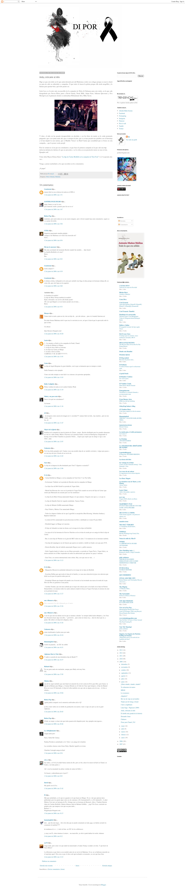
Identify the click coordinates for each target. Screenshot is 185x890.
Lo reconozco (125, 693)
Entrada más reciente (46, 866)
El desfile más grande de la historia (131, 713)
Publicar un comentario (49, 861)
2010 (121, 659)
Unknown (47, 448)
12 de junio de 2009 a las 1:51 (53, 195)
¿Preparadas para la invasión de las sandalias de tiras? (129, 638)
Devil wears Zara (124, 334)
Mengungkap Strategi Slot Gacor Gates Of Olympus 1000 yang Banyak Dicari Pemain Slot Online (130, 611)
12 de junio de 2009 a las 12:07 (53, 441)
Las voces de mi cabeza (126, 471)
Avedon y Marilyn (124, 294)
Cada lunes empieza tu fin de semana (130, 411)
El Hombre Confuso (125, 377)
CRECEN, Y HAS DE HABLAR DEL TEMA (130, 419)
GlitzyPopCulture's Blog (127, 406)
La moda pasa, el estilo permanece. (130, 432)
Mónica (46, 681)
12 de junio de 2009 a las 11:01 (53, 356)
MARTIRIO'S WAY (125, 504)
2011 (121, 656)
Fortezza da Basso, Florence (127, 595)
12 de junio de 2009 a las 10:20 (53, 334)
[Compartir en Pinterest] (67, 174)
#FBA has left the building (127, 401)
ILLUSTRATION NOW (126, 602)
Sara (45, 463)
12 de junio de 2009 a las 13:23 (53, 560)
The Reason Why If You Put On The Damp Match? (129, 345)
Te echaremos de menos (128, 687)
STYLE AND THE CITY (127, 578)
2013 (121, 650)
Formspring (122, 116)
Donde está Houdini (125, 351)
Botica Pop (47, 216)
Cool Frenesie (123, 302)
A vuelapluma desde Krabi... (127, 526)
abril (123, 729)
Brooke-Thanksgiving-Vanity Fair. (129, 533)
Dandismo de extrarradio (127, 314)
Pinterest (121, 121)
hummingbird (48, 820)
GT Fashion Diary (125, 409)
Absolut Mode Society (126, 111)
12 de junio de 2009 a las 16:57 (53, 660)
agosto (123, 676)
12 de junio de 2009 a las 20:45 (53, 712)
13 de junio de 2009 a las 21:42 (53, 788)
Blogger (103, 885)
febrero (123, 735)
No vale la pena (123, 378)
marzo (123, 732)
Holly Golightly (49, 384)
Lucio (46, 340)
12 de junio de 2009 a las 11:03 (53, 377)
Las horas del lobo (125, 459)
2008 (121, 741)
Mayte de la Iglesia (50, 429)
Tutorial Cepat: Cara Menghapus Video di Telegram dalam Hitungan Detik (129, 318)
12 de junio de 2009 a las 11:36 (53, 406)
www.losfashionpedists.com (128, 618)
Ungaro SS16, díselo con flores (128, 499)
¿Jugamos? (124, 696)
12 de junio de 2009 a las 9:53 (53, 307)
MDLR (123, 690)
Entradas (122, 221)
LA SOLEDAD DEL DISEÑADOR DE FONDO (130, 447)
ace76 (46, 843)
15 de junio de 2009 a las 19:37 (53, 813)
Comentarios (124, 224)
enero (123, 738)
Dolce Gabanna (50, 177)
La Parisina (123, 439)
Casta (46, 363)
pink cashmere (124, 557)
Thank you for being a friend (129, 702)
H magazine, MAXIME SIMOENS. (129, 454)
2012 (121, 653)
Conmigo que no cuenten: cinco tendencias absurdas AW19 (128, 336)
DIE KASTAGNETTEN (126, 343)
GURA (46, 230)
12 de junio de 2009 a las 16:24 (53, 635)
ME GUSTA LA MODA (127, 513)
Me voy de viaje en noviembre (130, 699)
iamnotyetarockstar (125, 425)
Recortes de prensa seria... (126, 360)
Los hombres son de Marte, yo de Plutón (130, 482)
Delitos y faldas (124, 325)
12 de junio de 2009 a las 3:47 (53, 209)
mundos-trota (123, 521)
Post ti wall (122, 123)
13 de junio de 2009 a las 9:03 (53, 776)
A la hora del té (124, 285)
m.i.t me (122, 497)
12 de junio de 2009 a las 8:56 (53, 240)
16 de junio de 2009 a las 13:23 (53, 857)
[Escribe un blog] (61, 174)
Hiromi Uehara (123, 427)
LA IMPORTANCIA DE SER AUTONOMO (128, 544)
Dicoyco (46, 313)
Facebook (122, 113)
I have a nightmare (126, 705)
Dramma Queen (124, 355)
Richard (46, 666)
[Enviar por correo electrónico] (59, 174)
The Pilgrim (123, 587)
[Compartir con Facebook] (65, 174)
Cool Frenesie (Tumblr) (127, 311)
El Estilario (123, 365)
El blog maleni (124, 358)
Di (129, 137)
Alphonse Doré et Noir (51, 654)
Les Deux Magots (124, 478)
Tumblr (121, 126)
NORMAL (122, 531)
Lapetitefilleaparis (125, 452)
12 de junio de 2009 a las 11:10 (53, 390)
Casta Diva (122, 299)
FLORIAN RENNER (125, 570)
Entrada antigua (107, 866)
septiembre (124, 673)
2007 (121, 744)
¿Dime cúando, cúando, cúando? (130, 684)
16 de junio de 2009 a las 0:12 (53, 836)
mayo (123, 726)
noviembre (124, 667)
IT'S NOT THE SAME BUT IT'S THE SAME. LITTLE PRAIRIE (130, 506)
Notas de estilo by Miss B (127, 538)
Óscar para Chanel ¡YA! (128, 722)
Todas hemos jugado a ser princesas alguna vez (129, 515)
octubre (123, 670)
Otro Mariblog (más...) (126, 550)
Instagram (122, 118)
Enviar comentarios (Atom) (56, 869)
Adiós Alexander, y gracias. (127, 492)
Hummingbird (49, 642)
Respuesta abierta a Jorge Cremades (129, 552)
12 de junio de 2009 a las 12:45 (53, 456)
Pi (45, 795)
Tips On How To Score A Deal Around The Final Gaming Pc (130, 621)
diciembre (124, 664)
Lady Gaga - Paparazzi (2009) (130, 708)
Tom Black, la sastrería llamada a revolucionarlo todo (128, 393)
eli (45, 413)
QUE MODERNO (125, 575)
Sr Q (45, 475)
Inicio (77, 866)
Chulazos (123, 719)
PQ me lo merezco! (50, 247)
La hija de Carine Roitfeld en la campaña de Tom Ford (80, 157)
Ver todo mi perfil (131, 140)
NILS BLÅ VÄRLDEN (126, 525)
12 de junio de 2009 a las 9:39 (53, 271)
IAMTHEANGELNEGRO (52, 201)
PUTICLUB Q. (124, 568)
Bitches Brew (123, 292)
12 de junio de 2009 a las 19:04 (53, 693)
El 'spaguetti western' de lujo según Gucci (129, 328)
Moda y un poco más (51, 396)
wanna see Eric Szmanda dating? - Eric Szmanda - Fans (130, 465)
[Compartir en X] (63, 174)
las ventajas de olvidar (126, 463)
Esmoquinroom (124, 390)
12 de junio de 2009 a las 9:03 (53, 259)
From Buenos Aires (125, 399)
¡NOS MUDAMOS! (125, 441)
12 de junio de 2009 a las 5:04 (53, 224)
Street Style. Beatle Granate (127, 385)
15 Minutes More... (124, 589)
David (46, 782)
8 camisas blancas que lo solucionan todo (129, 367)
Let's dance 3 (123, 434)
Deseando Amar (126, 716)
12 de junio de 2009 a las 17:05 (53, 674)
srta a (46, 760)
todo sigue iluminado (126, 601)
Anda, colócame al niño (128, 710)
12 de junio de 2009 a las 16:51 (53, 647)
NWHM (122, 542)
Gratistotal (47, 189)
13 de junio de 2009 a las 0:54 (53, 753)
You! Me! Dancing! (125, 627)
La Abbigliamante (50, 730)
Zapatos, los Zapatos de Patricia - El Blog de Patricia (130, 635)
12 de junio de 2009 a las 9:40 (53, 286)
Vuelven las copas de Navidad (128, 287)
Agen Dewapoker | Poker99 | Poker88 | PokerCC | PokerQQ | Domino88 (130, 305)
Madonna (57, 177)
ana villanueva (49, 600)
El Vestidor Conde (125, 383)
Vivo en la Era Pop (125, 607)
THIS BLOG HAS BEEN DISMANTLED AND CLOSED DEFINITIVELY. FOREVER (128, 561)
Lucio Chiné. (123, 490)
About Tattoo (123, 485)
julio (123, 679)
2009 (121, 662)
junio (123, 682)
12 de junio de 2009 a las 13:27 (53, 594)
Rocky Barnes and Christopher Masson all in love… (130, 581)
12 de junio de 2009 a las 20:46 (53, 724)
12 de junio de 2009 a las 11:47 (53, 423)
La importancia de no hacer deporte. (129, 473)
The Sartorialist (124, 594)
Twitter (121, 129)
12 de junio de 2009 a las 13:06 (53, 468)
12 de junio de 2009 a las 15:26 (53, 606)
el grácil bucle (123, 373)
